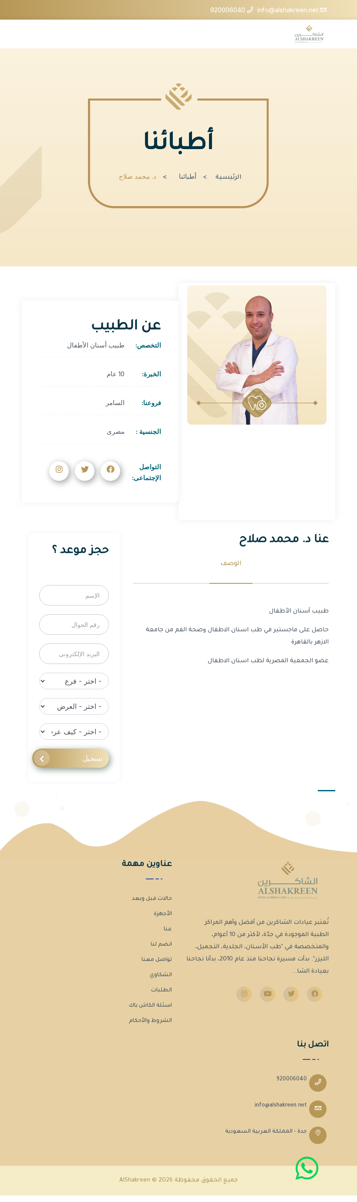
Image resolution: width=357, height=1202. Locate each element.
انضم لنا (161, 945)
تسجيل (92, 758)
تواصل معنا (156, 960)
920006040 (291, 1079)
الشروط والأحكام (150, 1021)
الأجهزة (163, 914)
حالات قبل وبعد (152, 899)
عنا (168, 929)
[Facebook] (314, 994)
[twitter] (291, 994)
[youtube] (267, 994)
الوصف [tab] (231, 564)
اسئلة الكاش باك (150, 1006)
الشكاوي (161, 975)
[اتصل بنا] (307, 1168)
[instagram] (244, 994)
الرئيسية (229, 177)
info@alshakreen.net (281, 1106)
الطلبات (161, 990)
